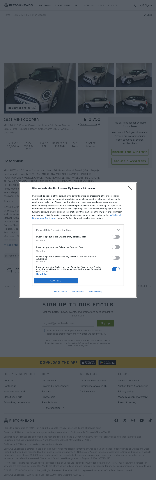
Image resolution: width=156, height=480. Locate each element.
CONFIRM (56, 281)
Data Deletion (60, 291)
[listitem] (78, 230)
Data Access (78, 291)
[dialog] (78, 240)
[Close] (131, 189)
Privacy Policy (95, 291)
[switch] (116, 237)
